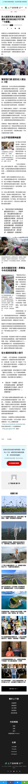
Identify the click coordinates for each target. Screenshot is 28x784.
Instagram (14, 754)
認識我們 (14, 703)
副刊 (14, 731)
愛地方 (11, 25)
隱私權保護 (14, 713)
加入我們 (14, 708)
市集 (14, 728)
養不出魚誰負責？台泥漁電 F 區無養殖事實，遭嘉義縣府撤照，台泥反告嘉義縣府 (13, 587)
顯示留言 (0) (13, 688)
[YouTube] (13, 771)
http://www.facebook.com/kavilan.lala (14, 424)
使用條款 (14, 710)
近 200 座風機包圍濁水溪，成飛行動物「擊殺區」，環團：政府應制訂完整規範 (13, 517)
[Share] (7, 28)
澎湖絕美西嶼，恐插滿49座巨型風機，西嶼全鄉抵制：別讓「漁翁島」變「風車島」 (13, 612)
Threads (14, 749)
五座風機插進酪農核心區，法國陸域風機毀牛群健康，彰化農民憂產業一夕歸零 (13, 660)
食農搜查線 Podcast (14, 733)
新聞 (14, 726)
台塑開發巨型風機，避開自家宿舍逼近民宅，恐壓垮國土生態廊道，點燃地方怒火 (13, 542)
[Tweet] (11, 28)
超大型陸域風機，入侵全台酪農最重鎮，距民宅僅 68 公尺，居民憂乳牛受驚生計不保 (13, 681)
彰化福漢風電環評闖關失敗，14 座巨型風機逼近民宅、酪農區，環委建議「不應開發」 (13, 637)
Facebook (14, 751)
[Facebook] (8, 771)
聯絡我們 (14, 705)
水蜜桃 (9, 439)
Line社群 (14, 746)
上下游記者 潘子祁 (5, 25)
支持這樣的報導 (14, 463)
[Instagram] (10, 771)
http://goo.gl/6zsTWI (9, 428)
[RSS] (16, 771)
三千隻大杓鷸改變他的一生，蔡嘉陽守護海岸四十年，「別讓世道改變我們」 (13, 566)
